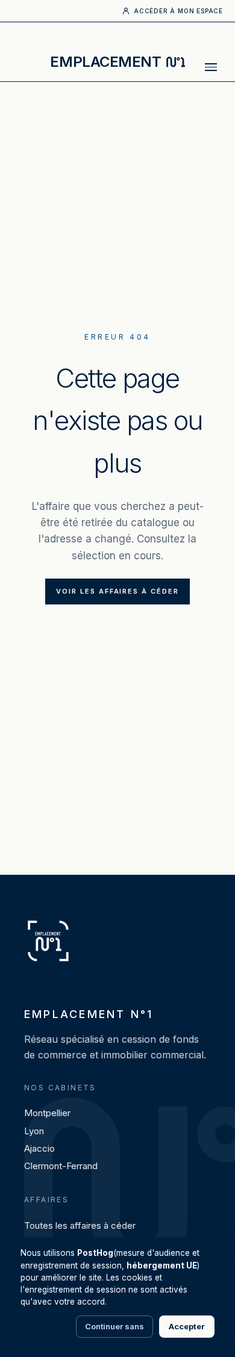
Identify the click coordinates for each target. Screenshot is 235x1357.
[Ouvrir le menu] (211, 67)
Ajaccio (39, 1148)
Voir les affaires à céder (118, 591)
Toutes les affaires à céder (80, 1225)
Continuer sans (114, 1326)
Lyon (34, 1131)
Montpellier (47, 1113)
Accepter (187, 1326)
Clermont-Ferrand (61, 1166)
